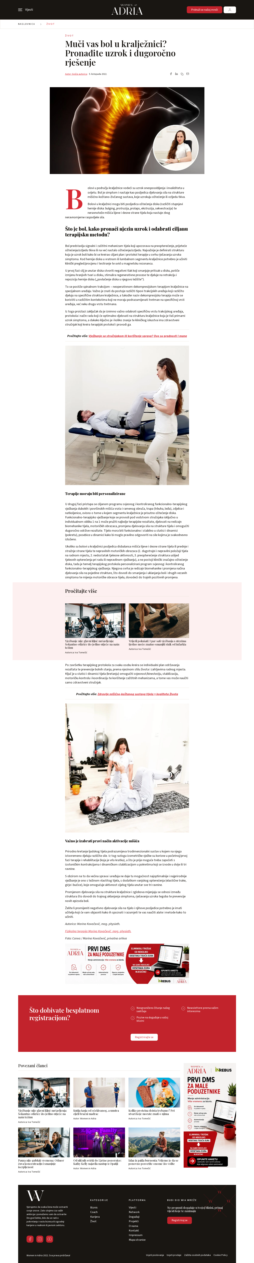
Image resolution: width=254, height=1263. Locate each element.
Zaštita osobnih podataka (197, 1255)
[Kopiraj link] (182, 74)
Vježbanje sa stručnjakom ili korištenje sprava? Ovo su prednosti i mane (138, 336)
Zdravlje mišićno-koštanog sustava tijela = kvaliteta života (138, 694)
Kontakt (134, 1230)
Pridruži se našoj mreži (204, 10)
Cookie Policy (220, 1255)
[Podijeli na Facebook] (171, 74)
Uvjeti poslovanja (155, 1255)
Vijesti (132, 1207)
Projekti (134, 1221)
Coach (94, 1212)
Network (134, 1212)
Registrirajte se (144, 1037)
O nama (133, 1226)
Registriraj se (179, 1220)
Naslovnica (26, 24)
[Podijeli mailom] (187, 74)
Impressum (135, 1235)
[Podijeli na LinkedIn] (176, 74)
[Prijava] (230, 9)
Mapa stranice (137, 1239)
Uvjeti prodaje (174, 1255)
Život (50, 24)
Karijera (95, 1216)
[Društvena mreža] (30, 1239)
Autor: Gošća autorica (76, 74)
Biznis (94, 1207)
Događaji (134, 1216)
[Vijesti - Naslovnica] (127, 9)
